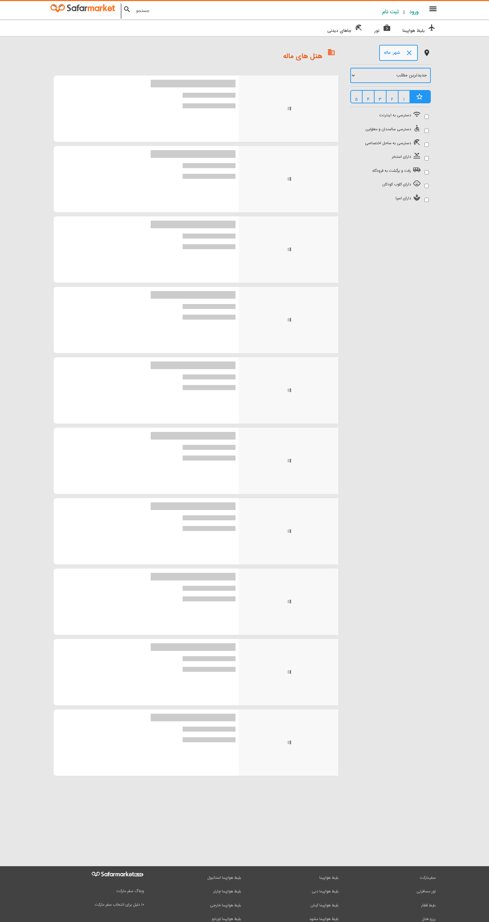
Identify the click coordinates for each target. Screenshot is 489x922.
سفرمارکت (428, 877)
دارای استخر (405, 156)
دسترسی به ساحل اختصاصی (392, 142)
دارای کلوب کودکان (400, 183)
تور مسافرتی (426, 891)
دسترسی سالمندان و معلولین (392, 128)
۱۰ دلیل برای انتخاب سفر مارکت (119, 904)
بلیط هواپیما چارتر (227, 891)
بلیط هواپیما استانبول (224, 877)
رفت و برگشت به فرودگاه (395, 170)
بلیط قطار (428, 905)
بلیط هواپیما (329, 877)
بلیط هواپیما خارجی (225, 905)
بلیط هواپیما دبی (325, 891)
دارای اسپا (407, 197)
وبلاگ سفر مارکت (130, 891)
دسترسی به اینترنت (399, 114)
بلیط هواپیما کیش (324, 905)
